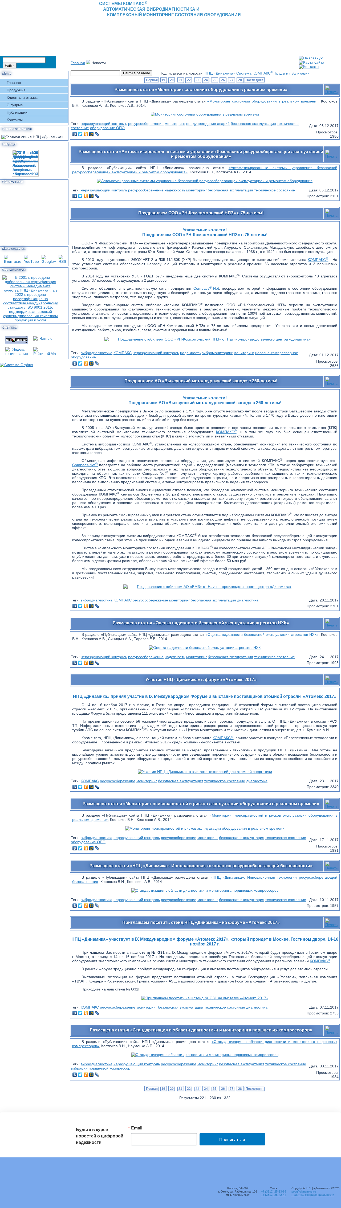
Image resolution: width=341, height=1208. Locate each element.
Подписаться (232, 1139)
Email (136, 1128)
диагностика (247, 600)
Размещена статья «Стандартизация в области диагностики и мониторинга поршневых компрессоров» (201, 1030)
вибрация (79, 1068)
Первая (152, 80)
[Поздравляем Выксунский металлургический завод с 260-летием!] (209, 586)
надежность (175, 190)
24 (206, 80)
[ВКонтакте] (75, 134)
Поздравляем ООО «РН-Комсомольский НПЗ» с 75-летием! (200, 213)
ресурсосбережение (146, 123)
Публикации (17, 112)
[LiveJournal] (97, 134)
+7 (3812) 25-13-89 (273, 1191)
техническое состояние (274, 190)
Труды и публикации (292, 73)
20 (172, 80)
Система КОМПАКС (254, 73)
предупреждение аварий (208, 123)
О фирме (15, 105)
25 (214, 80)
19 (163, 80)
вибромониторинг (217, 353)
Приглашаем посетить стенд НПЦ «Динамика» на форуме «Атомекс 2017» (201, 922)
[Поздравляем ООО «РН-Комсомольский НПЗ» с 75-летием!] (209, 339)
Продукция (16, 90)
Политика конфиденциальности (312, 1194)
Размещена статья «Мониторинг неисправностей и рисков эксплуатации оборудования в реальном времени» (201, 803)
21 (180, 80)
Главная (14, 82)
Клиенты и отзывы (22, 97)
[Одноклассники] (86, 134)
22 (189, 80)
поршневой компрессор (109, 1068)
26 (223, 80)
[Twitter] (80, 134)
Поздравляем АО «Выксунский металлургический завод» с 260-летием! (200, 381)
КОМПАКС (318, 259)
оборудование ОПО (107, 128)
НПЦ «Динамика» (220, 73)
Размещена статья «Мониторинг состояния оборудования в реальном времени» (201, 89)
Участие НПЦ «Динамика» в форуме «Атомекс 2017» (201, 679)
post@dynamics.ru (303, 1191)
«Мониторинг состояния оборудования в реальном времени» (262, 101)
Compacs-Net (206, 288)
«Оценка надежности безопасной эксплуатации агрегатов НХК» (262, 634)
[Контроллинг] (205, 114)
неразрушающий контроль (104, 123)
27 (231, 80)
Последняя (254, 80)
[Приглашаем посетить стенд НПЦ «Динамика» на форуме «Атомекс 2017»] (204, 998)
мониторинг (175, 123)
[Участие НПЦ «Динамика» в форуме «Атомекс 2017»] (205, 771)
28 (240, 80)
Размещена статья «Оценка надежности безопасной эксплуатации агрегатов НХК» (201, 623)
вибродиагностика (96, 353)
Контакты (15, 120)
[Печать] (331, 88)
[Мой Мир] (91, 134)
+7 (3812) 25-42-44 (273, 1194)
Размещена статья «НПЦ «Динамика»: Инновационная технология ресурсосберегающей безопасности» (201, 865)
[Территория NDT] (204, 1055)
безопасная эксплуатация (253, 123)
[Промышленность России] (204, 890)
